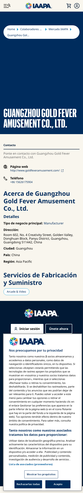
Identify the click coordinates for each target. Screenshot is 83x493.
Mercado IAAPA (58, 29)
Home (11, 29)
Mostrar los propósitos (41, 474)
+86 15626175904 (21, 182)
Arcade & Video (16, 292)
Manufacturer (54, 223)
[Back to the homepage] (41, 313)
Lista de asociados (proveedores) (31, 464)
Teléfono (17, 178)
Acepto (58, 484)
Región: (9, 261)
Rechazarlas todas (28, 484)
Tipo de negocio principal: (23, 223)
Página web (19, 167)
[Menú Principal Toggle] (6, 5)
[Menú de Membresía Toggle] (77, 6)
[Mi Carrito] (68, 5)
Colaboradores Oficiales (31, 29)
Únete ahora (58, 329)
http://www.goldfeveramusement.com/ (35, 170)
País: (7, 255)
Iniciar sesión (29, 329)
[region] (42, 412)
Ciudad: (9, 248)
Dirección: (11, 230)
